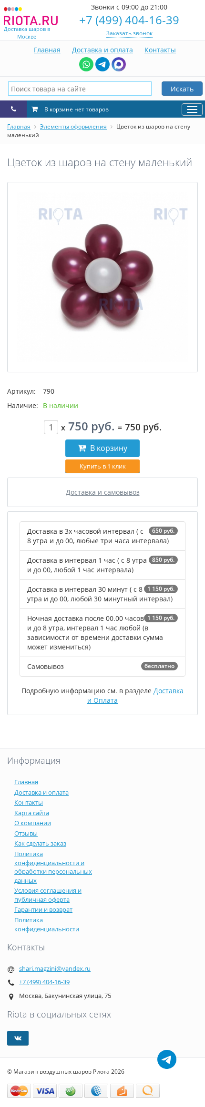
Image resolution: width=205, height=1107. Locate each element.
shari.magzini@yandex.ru (55, 968)
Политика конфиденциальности (46, 924)
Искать (182, 88)
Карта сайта (31, 812)
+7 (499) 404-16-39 (129, 20)
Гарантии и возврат (43, 909)
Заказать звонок (129, 33)
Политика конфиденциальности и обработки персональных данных (53, 867)
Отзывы (26, 833)
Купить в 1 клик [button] (103, 466)
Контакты (160, 49)
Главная (47, 49)
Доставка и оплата (102, 49)
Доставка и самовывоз (103, 492)
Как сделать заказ (40, 843)
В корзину (107, 448)
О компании (32, 822)
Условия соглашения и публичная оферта (48, 895)
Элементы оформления (73, 126)
